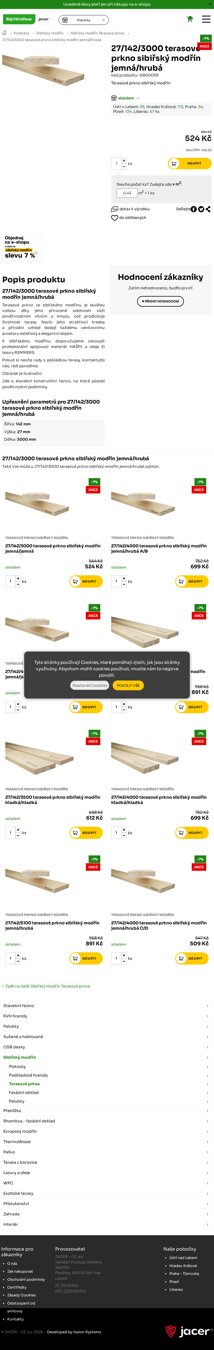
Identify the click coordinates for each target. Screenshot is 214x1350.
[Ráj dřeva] (4, 33)
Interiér (10, 1224)
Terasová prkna (24, 1083)
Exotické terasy (18, 1193)
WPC (8, 1183)
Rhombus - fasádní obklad (29, 1121)
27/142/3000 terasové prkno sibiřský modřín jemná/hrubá (51, 40)
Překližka (12, 1110)
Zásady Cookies (21, 1295)
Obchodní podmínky (26, 1279)
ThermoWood (17, 1141)
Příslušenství (16, 1203)
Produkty (21, 33)
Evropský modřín (20, 1131)
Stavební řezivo (18, 1005)
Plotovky (17, 1066)
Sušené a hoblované (23, 1036)
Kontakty (15, 1319)
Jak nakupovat (20, 1271)
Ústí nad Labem (183, 1257)
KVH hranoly (15, 1016)
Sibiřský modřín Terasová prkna (97, 33)
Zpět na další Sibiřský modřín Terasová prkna (47, 986)
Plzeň (174, 1281)
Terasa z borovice (20, 1162)
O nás (12, 1263)
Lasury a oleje (16, 1172)
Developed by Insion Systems (74, 1332)
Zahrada (11, 1214)
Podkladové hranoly (28, 1075)
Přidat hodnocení (161, 301)
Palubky (11, 1026)
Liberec (176, 1289)
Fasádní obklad (24, 1092)
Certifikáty (16, 1287)
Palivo (9, 1152)
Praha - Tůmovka (184, 1273)
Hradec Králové (183, 1265)
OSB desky (14, 1047)
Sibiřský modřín (50, 33)
